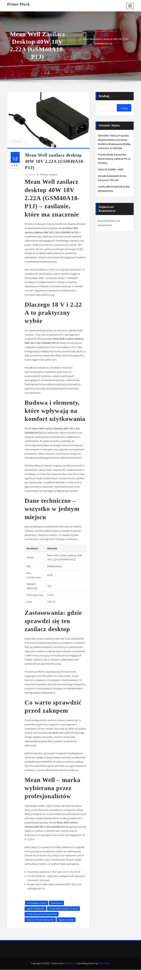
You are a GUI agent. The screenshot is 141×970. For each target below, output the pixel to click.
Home (103, 34)
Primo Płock (18, 4)
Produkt (44, 174)
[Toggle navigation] (130, 6)
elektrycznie (56, 903)
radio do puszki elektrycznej (40, 919)
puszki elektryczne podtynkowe (42, 914)
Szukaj (104, 96)
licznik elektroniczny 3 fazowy (63, 908)
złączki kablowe (66, 919)
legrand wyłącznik (35, 908)
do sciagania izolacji (36, 903)
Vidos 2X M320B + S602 (110, 169)
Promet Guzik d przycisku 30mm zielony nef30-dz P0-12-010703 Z (114, 159)
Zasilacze (53, 174)
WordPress (69, 963)
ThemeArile (104, 963)
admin (30, 174)
